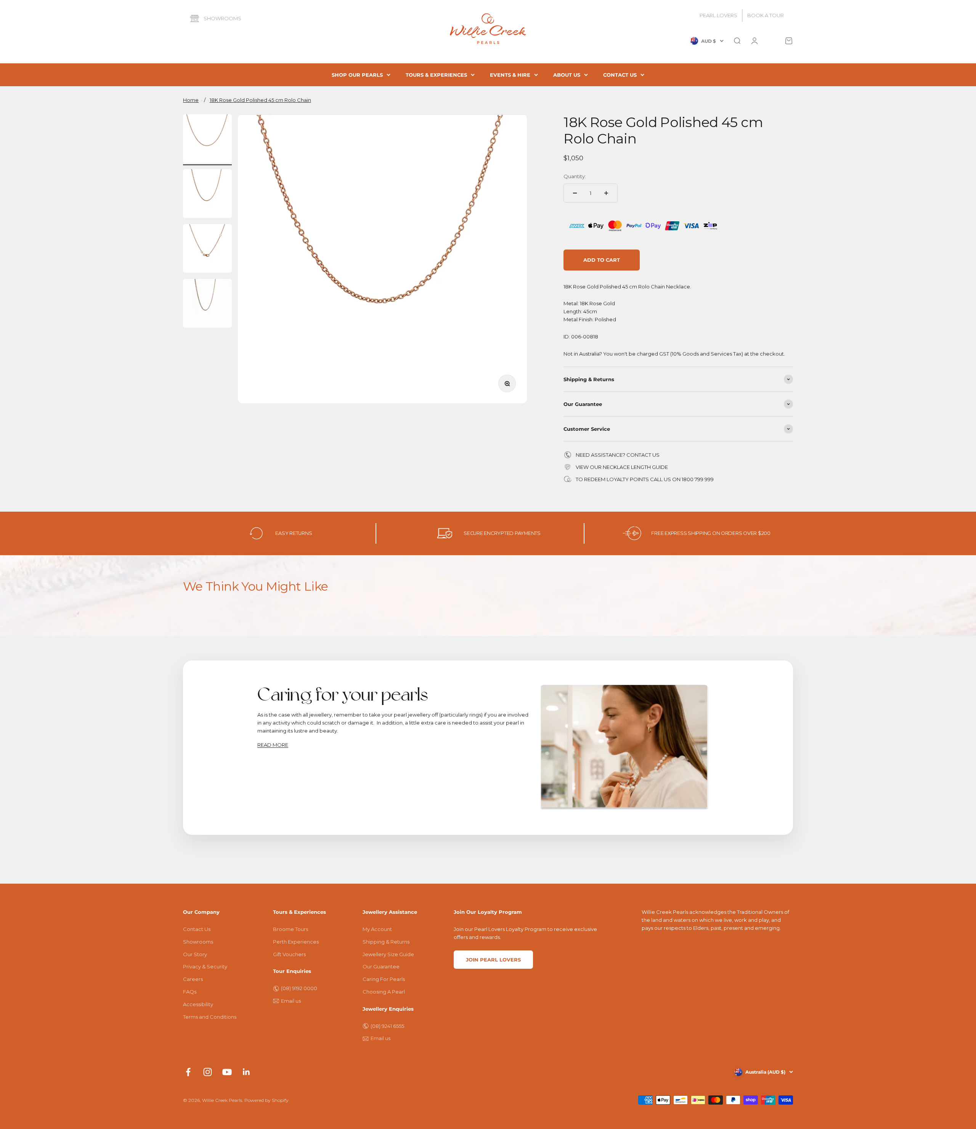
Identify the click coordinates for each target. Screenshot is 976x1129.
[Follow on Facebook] (188, 1072)
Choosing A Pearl (384, 992)
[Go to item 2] (207, 194)
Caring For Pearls (384, 979)
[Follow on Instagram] (207, 1072)
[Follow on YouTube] (227, 1072)
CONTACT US (620, 75)
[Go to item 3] (207, 249)
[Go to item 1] (207, 139)
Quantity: (574, 176)
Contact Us (196, 929)
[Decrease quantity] (575, 193)
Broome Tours (290, 929)
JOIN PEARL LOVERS (493, 960)
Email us (291, 1001)
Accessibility (198, 1004)
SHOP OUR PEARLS (357, 75)
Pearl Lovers (718, 15)
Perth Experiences (296, 942)
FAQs (189, 992)
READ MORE (272, 745)
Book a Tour (765, 15)
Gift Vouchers (289, 954)
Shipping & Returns (386, 942)
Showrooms (222, 18)
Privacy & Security (205, 966)
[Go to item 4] (207, 304)
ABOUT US (566, 75)
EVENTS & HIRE (510, 75)
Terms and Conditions (209, 1017)
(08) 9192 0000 (299, 988)
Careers (193, 979)
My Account (377, 929)
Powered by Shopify (266, 1100)
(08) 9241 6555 (387, 1026)
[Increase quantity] (606, 193)
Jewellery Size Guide (388, 954)
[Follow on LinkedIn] (246, 1072)
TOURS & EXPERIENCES (436, 75)
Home (191, 100)
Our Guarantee (381, 966)
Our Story (195, 954)
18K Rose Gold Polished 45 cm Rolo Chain (260, 100)
